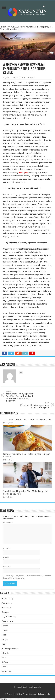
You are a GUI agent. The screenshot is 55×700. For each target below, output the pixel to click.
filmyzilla (37, 687)
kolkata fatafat (44, 694)
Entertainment (7, 621)
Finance (5, 626)
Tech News (6, 671)
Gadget (5, 639)
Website (6, 567)
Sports (4, 667)
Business (5, 612)
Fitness (4, 630)
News (11, 27)
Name (6, 548)
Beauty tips (6, 607)
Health (4, 644)
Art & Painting (7, 598)
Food (4, 635)
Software (6, 662)
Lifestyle (5, 653)
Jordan (8, 78)
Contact (17, 687)
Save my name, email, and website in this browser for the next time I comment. (27, 577)
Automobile (7, 603)
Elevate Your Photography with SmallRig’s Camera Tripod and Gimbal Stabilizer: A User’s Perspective (20, 396)
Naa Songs (27, 687)
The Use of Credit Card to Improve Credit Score (27, 419)
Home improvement (10, 648)
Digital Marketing (9, 616)
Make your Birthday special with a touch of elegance (34, 405)
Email (6, 557)
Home (4, 27)
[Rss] (27, 690)
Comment (8, 522)
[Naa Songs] (28, 10)
